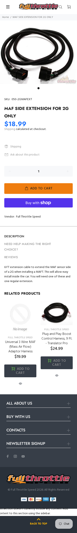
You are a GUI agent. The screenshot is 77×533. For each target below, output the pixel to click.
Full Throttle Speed (28, 216)
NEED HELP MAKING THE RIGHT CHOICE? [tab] (27, 247)
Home (5, 17)
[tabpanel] (38, 56)
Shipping (9, 129)
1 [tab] (38, 88)
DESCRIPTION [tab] (14, 236)
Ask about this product (25, 154)
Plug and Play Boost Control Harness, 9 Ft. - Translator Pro (56, 338)
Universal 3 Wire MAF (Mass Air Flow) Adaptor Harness (20, 346)
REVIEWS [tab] (11, 257)
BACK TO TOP (38, 524)
